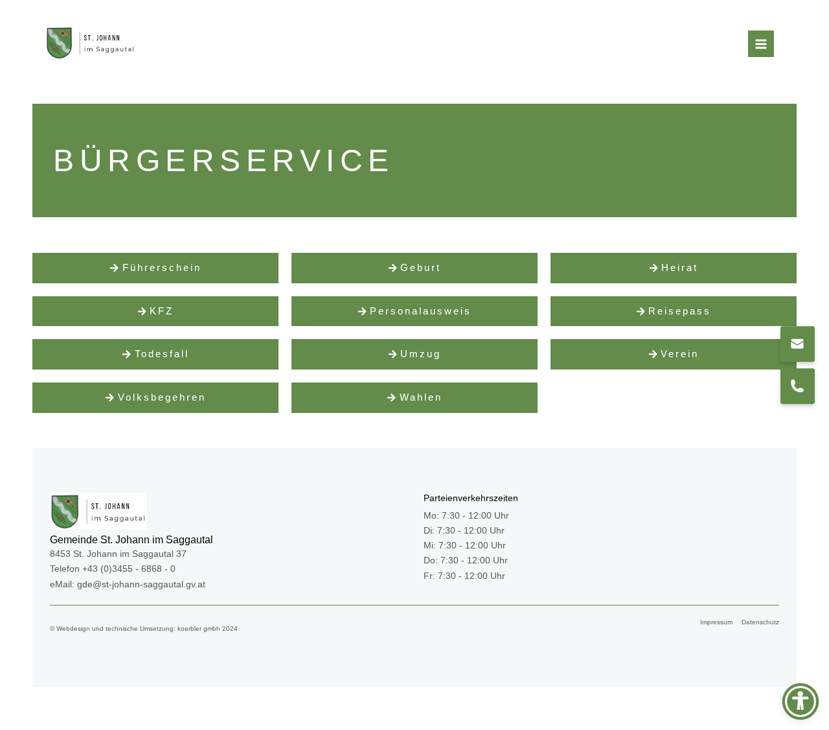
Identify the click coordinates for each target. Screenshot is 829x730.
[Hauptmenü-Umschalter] (761, 43)
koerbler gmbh (198, 628)
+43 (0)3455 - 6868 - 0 (129, 569)
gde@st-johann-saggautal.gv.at (141, 584)
